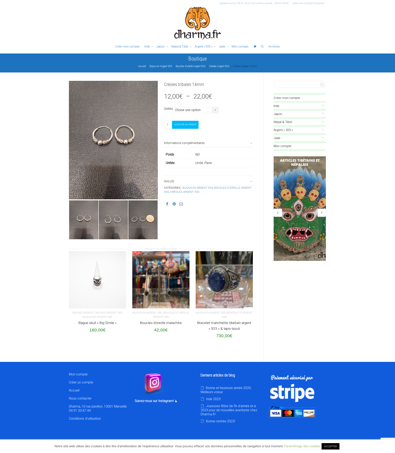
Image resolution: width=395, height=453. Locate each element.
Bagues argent (83, 312)
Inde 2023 (213, 399)
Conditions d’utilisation (85, 418)
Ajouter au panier (185, 124)
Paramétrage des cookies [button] (302, 446)
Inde (147, 46)
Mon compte (240, 46)
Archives (274, 46)
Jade (222, 46)
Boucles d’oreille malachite (161, 323)
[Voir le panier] (254, 46)
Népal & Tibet (180, 46)
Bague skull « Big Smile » (97, 323)
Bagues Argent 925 (108, 312)
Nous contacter (80, 398)
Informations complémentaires (184, 143)
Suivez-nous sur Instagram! (154, 401)
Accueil (142, 66)
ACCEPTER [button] (330, 446)
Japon (160, 46)
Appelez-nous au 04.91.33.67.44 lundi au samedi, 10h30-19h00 (253, 3)
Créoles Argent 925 (219, 66)
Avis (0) (169, 181)
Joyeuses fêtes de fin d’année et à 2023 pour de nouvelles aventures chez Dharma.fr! (229, 410)
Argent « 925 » (204, 46)
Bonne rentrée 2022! (220, 421)
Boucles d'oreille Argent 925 (191, 66)
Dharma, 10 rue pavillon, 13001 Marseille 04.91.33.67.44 (98, 408)
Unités (168, 108)
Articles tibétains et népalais (300, 208)
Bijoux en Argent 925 (161, 66)
